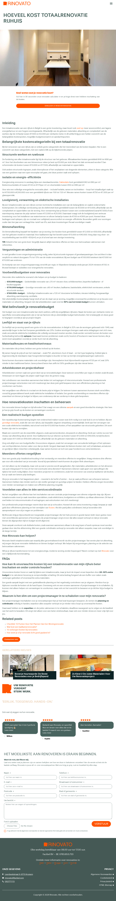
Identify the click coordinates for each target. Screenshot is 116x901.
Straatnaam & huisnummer (71, 782)
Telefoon (63, 773)
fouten (52, 508)
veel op (80, 128)
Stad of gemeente (67, 791)
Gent (65, 863)
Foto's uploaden (11, 822)
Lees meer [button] (9, 730)
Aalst (41, 863)
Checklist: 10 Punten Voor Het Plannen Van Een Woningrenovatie (35, 624)
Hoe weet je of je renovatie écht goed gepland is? (28, 633)
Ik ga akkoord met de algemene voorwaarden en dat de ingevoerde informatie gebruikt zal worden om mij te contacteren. (47, 831)
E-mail (7, 782)
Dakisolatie (64, 182)
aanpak (70, 407)
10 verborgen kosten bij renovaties (22, 630)
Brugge (57, 863)
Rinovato (105, 551)
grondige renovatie (10, 423)
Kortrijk (73, 863)
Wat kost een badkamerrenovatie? (22, 627)
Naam (7, 773)
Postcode (8, 791)
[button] (111, 3)
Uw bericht (9, 800)
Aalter (49, 863)
